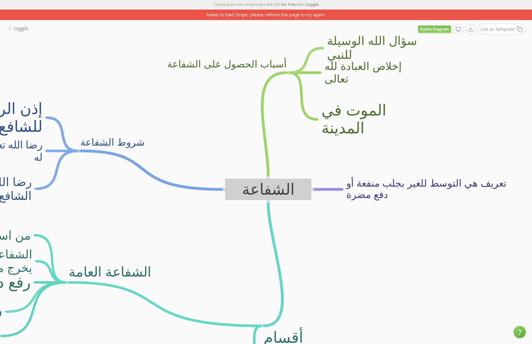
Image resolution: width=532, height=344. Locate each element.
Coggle (312, 4)
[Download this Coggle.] (471, 29)
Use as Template (497, 29)
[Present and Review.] (458, 29)
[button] (520, 332)
